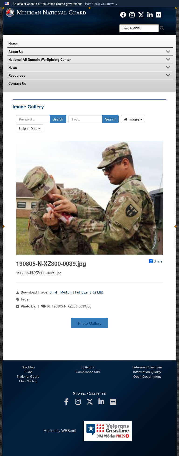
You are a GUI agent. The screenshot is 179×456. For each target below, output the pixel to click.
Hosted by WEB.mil (60, 431)
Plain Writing (28, 381)
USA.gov (87, 367)
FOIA (28, 372)
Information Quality (147, 372)
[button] (102, 3)
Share (158, 261)
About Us (15, 51)
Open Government (147, 376)
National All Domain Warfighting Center (39, 59)
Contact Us (17, 83)
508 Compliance (88, 372)
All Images (132, 119)
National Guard (28, 376)
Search (58, 119)
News (12, 67)
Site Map (28, 367)
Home (12, 43)
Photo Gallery (89, 323)
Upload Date (28, 128)
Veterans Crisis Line (147, 367)
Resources (16, 75)
